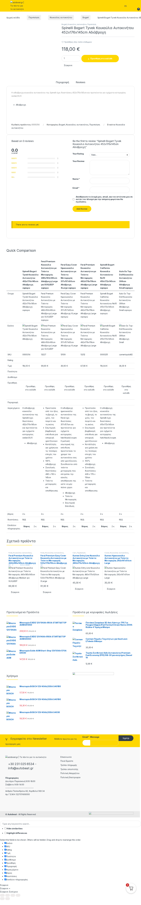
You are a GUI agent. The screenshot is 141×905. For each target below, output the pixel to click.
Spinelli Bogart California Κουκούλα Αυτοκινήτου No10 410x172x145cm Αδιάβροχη (107, 275)
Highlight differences (16, 833)
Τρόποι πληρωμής (68, 765)
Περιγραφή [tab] (62, 82)
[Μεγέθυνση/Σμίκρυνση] (2, 895)
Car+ (74, 553)
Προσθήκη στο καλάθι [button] (30, 388)
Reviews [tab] (80, 82)
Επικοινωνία (65, 757)
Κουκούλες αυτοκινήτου (61, 17)
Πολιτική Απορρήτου (69, 773)
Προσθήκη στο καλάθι (101, 58)
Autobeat (12, 814)
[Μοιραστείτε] (12, 895)
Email (76, 188)
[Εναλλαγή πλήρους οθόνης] (7, 895)
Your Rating (78, 154)
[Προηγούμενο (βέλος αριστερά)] (2, 898)
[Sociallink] (6, 800)
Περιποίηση (34, 17)
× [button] (9, 888)
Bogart (86, 17)
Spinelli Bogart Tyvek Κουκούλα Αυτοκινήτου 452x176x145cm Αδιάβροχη (30, 278)
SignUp (126, 738)
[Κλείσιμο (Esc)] (18, 895)
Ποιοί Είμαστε (66, 761)
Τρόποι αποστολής (69, 769)
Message (94, 737)
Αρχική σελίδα (13, 17)
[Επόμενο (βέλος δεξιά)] (7, 898)
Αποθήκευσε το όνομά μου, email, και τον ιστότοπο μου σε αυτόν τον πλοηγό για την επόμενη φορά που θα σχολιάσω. (104, 199)
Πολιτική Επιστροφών (70, 777)
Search (125, 5)
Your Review (78, 161)
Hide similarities (14, 828)
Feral (10, 553)
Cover (107, 553)
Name (76, 179)
